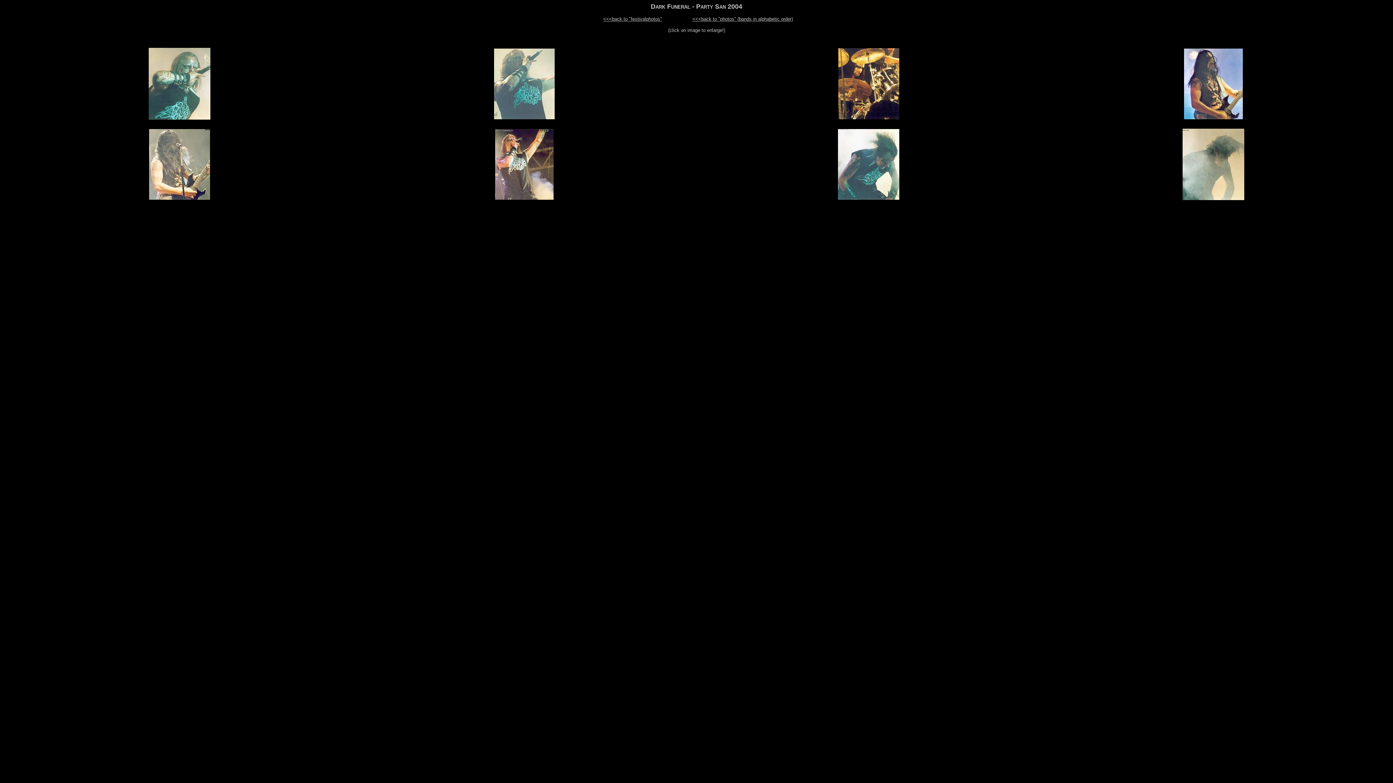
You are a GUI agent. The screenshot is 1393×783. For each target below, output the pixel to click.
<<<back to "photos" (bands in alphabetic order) (743, 19)
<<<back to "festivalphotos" (632, 19)
